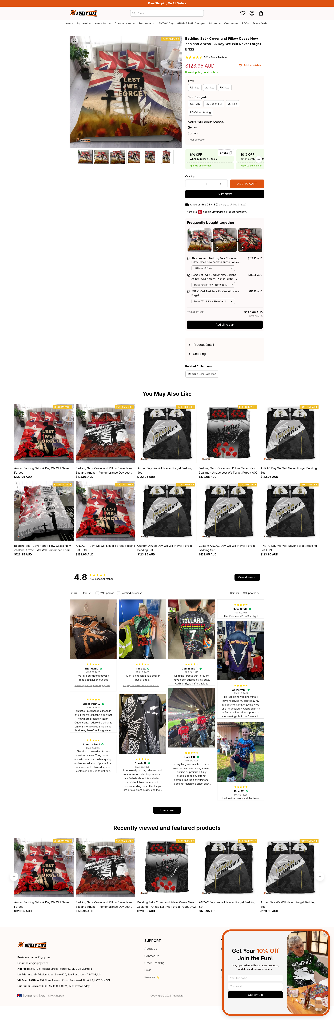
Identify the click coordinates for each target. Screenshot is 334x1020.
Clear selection (196, 139)
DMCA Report (56, 995)
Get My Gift (255, 994)
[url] (37, 963)
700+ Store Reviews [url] (216, 57)
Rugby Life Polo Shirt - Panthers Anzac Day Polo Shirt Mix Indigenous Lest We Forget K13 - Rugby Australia (142, 685)
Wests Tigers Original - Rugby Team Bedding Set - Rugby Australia (93, 685)
